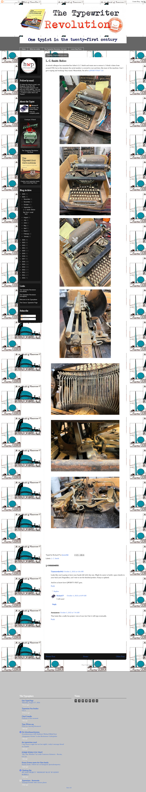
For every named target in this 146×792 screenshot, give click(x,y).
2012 (23, 272)
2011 (23, 275)
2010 (23, 278)
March (26, 231)
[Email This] (75, 555)
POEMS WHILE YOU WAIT (32, 752)
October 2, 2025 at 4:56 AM (73, 571)
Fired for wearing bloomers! (31, 726)
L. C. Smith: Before (56, 60)
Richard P (60, 595)
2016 (23, 261)
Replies (56, 591)
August (26, 217)
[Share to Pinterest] (83, 555)
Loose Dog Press (76, 49)
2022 (23, 245)
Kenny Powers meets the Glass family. (35, 762)
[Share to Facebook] (81, 555)
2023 (23, 242)
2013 (23, 270)
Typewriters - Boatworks (30, 780)
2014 (23, 267)
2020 (23, 251)
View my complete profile (34, 112)
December (27, 199)
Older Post (120, 656)
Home (24, 49)
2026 (23, 194)
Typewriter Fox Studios (30, 708)
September (27, 207)
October (26, 204)
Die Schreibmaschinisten (31, 732)
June (25, 223)
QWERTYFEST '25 (96, 70)
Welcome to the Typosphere (28, 299)
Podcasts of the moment (30, 718)
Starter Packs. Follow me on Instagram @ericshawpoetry (41, 764)
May (25, 225)
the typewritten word (29, 742)
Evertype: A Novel (30, 119)
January (26, 236)
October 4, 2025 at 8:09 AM (76, 595)
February (27, 234)
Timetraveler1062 (57, 571)
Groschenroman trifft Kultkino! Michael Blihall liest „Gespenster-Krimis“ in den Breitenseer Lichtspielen (39, 735)
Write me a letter (35, 49)
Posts (24, 316)
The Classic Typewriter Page (29, 302)
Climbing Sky (27, 770)
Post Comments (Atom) (90, 665)
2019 (23, 253)
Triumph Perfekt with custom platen (34, 782)
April (25, 228)
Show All (68, 788)
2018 (23, 256)
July (25, 220)
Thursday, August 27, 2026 (31, 702)
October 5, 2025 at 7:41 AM (69, 612)
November (27, 202)
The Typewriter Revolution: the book (55, 49)
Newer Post (50, 656)
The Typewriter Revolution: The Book (30, 151)
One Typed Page (27, 700)
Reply (53, 586)
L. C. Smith (55, 558)
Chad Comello (27, 716)
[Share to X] (79, 555)
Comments (25, 319)
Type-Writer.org (28, 724)
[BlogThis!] (77, 555)
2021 (23, 248)
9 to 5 (24, 710)
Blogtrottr (22, 86)
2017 (23, 259)
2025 (23, 197)
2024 (23, 240)
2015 (23, 264)
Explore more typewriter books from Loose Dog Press (30, 182)
